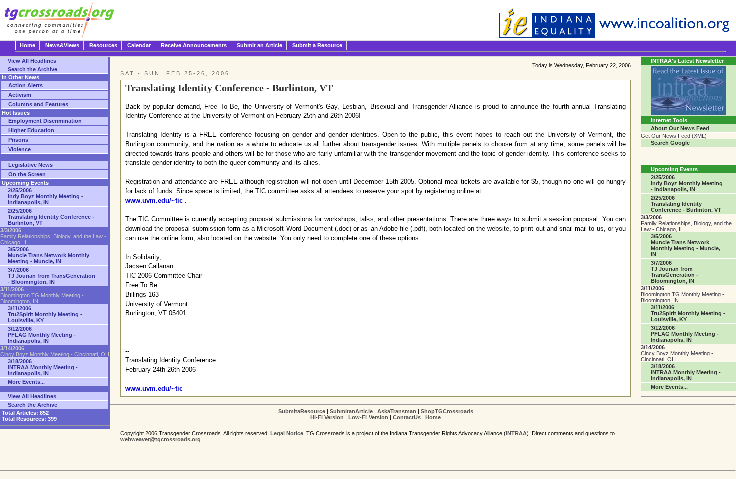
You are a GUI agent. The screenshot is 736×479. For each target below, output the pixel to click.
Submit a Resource (317, 45)
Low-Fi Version (368, 417)
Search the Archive (32, 69)
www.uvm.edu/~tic (154, 200)
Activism (19, 95)
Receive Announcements (194, 45)
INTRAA (516, 433)
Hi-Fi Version (327, 417)
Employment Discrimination (45, 121)
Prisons (18, 140)
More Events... (26, 382)
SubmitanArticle (351, 411)
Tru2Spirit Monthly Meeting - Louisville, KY (45, 314)
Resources (103, 45)
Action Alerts (25, 85)
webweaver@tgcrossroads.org (160, 439)
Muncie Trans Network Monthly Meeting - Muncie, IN (48, 255)
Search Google (670, 143)
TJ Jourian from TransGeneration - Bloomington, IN (51, 276)
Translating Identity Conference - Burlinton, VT (51, 217)
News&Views (62, 45)
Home (27, 45)
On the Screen (27, 174)
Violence (19, 149)
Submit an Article (259, 45)
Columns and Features (38, 104)
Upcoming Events (674, 169)
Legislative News (30, 165)
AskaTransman (396, 411)
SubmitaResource (301, 411)
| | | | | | (375, 414)
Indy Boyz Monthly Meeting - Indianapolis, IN (45, 196)
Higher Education (31, 130)
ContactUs (407, 417)
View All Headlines (32, 61)
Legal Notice (286, 433)
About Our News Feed (680, 128)
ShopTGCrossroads (447, 411)
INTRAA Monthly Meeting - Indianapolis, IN (43, 367)
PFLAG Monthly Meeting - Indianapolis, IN (42, 335)
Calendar (139, 45)
